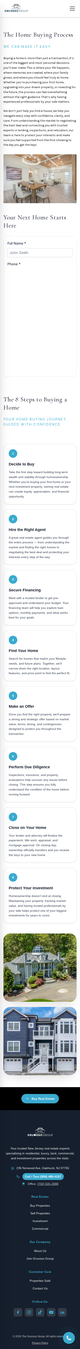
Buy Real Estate (43, 1098)
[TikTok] (40, 1312)
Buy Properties (40, 1205)
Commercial (40, 1228)
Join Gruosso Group (40, 1258)
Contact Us (40, 1288)
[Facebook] (18, 1312)
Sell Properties (40, 1213)
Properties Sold (40, 1280)
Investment (40, 1221)
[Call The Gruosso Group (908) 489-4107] (69, 1338)
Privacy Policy (40, 1343)
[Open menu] (72, 8)
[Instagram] (29, 1312)
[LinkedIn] (62, 1312)
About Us (40, 1251)
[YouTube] (51, 1312)
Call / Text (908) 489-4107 (43, 1176)
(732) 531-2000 (47, 1184)
